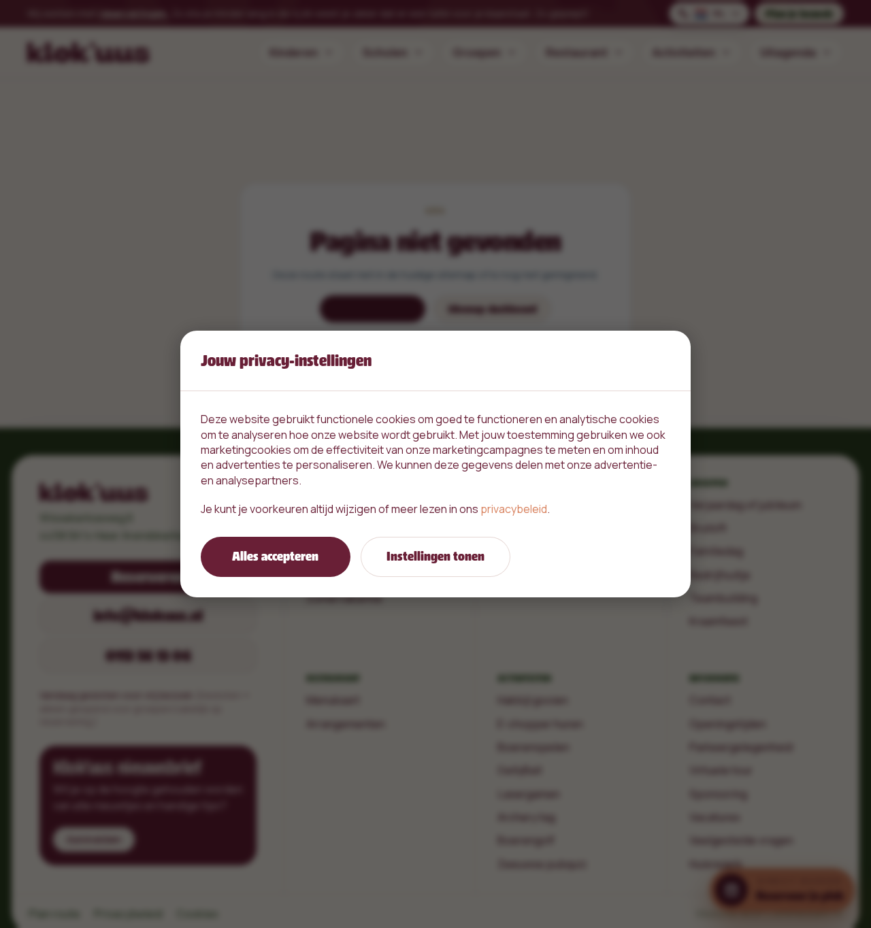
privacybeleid (513, 508)
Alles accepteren (275, 556)
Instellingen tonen (435, 556)
